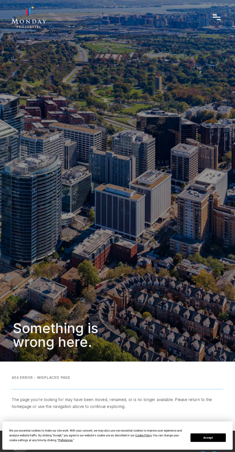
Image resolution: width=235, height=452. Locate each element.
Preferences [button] (65, 440)
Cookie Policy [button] (143, 435)
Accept (208, 437)
